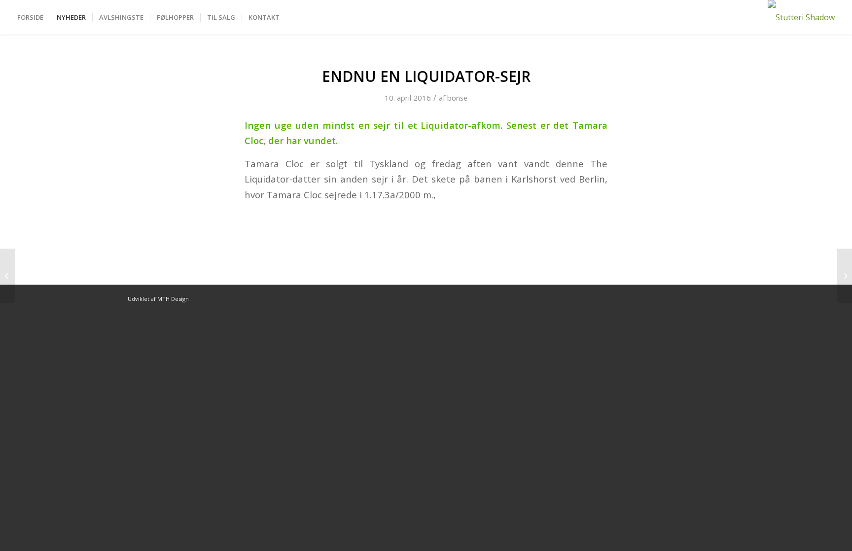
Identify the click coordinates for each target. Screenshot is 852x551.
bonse (457, 98)
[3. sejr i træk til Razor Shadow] (7, 276)
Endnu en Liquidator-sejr (426, 76)
